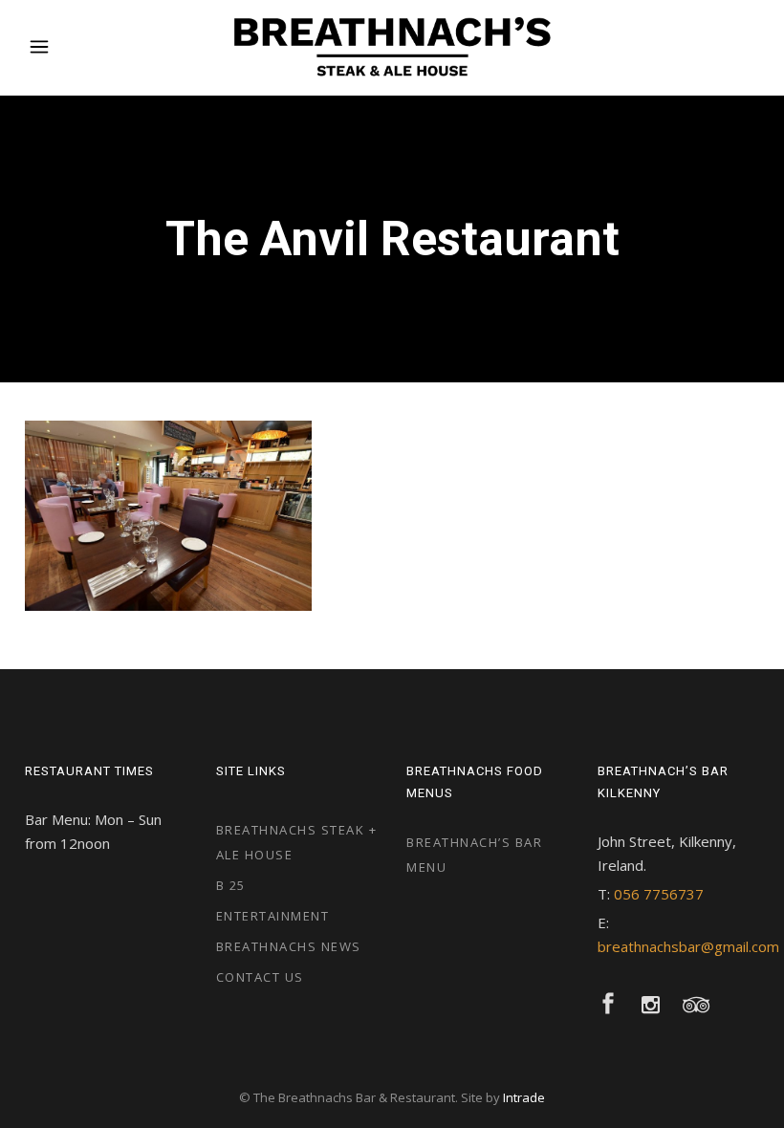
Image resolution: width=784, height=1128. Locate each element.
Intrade (524, 1097)
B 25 (231, 885)
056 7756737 (659, 893)
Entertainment (273, 915)
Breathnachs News (288, 946)
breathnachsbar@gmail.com (688, 946)
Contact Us (260, 977)
